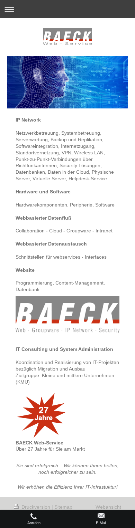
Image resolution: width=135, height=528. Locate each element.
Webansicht (108, 507)
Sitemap (63, 507)
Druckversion (36, 507)
